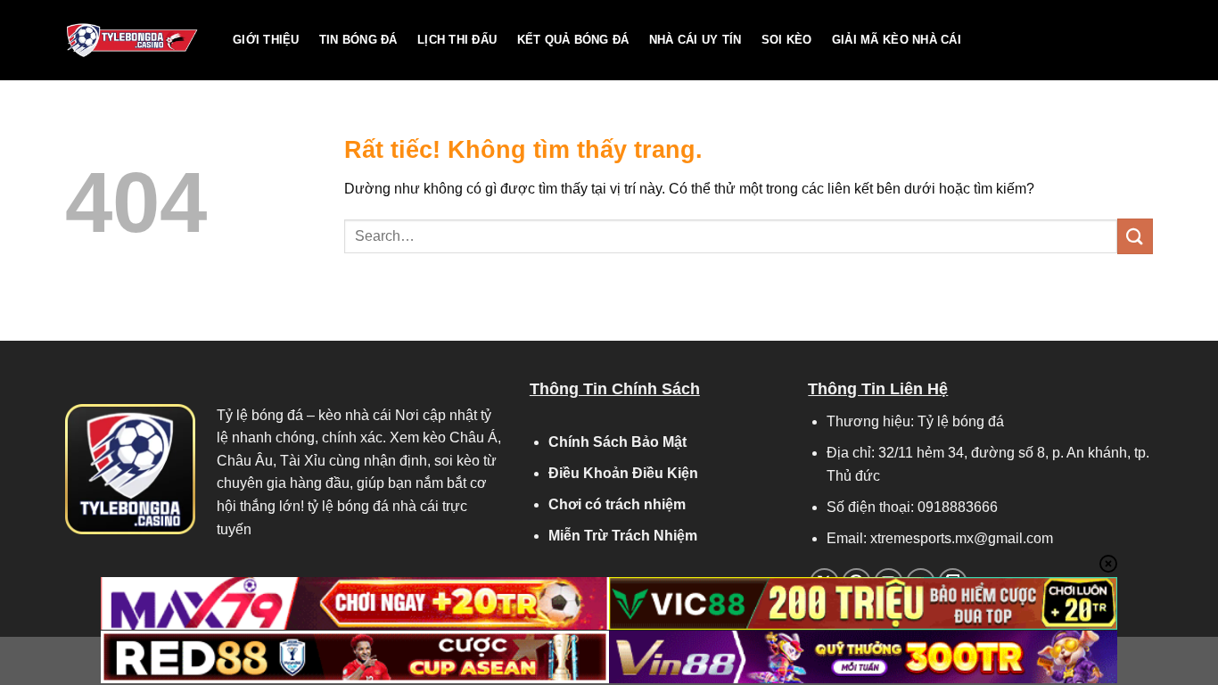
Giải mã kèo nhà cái (896, 39)
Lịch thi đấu (457, 39)
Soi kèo (786, 39)
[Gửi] (1135, 236)
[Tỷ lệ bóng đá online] (135, 40)
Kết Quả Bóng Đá (573, 39)
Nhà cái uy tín (695, 39)
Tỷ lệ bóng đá (260, 415)
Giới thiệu (266, 39)
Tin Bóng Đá (358, 39)
